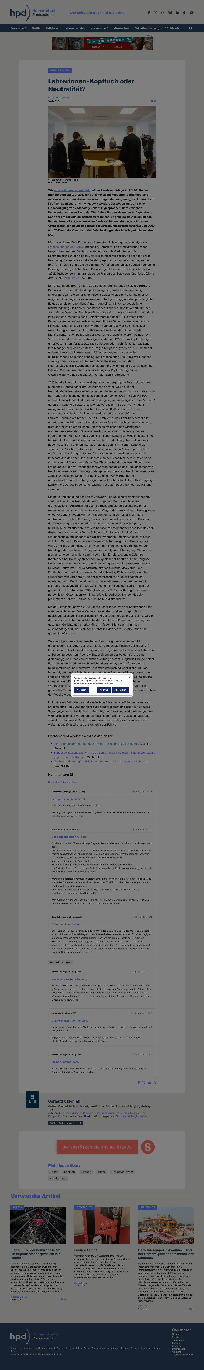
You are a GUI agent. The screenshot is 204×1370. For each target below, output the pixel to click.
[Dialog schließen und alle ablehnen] (130, 676)
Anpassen (81, 690)
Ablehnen (104, 690)
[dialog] (102, 685)
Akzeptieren (120, 690)
